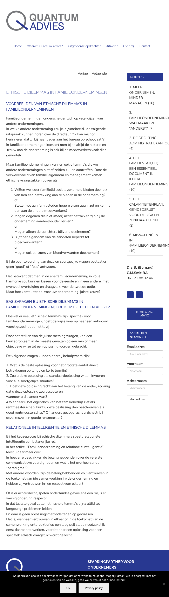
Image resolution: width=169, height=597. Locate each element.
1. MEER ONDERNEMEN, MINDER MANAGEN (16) (142, 95)
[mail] (139, 294)
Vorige (83, 73)
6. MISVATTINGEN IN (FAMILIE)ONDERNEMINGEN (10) (145, 243)
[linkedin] (130, 294)
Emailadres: (136, 346)
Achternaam (137, 380)
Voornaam (135, 363)
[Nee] (164, 584)
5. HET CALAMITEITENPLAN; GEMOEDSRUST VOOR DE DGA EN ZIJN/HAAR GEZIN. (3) (145, 212)
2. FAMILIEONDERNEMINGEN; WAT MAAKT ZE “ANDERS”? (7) (145, 120)
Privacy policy (94, 588)
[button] (156, 45)
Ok (68, 588)
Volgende (99, 73)
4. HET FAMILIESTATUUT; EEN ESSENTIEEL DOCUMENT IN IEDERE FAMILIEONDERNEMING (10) (145, 174)
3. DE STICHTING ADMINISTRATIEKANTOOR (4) (145, 143)
